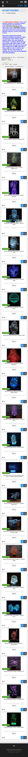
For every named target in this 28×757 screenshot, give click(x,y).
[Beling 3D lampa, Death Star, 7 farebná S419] (25, 317)
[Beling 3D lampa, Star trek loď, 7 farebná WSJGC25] (25, 513)
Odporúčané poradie (5, 58)
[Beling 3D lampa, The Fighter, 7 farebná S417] (25, 625)
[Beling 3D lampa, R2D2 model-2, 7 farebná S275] (25, 429)
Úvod (4, 13)
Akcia (6, 64)
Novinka (15, 64)
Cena (14, 57)
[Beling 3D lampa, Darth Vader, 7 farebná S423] (25, 261)
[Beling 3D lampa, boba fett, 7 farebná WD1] (25, 149)
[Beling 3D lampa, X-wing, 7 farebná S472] (25, 681)
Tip (3, 64)
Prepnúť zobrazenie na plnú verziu (14, 749)
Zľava (10, 64)
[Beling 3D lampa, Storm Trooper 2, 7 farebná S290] (25, 569)
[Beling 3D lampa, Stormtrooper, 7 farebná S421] (25, 597)
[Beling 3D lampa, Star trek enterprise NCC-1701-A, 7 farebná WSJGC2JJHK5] (25, 485)
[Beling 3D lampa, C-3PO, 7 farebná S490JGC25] (25, 177)
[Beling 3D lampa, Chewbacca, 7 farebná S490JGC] (25, 205)
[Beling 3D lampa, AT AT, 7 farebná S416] (25, 93)
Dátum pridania (20, 57)
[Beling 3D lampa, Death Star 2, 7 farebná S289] (25, 289)
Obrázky (3, 59)
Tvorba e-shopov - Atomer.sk (13, 752)
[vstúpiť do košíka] (3, 2)
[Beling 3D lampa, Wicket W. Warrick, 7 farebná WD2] (25, 653)
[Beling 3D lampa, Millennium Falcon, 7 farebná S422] (25, 401)
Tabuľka (9, 59)
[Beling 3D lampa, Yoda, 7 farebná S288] (25, 737)
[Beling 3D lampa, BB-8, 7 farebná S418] (25, 121)
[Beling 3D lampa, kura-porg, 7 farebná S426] (25, 345)
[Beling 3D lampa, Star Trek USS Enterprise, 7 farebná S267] (25, 541)
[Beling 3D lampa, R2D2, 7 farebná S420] (25, 457)
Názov (9, 57)
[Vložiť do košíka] (22, 93)
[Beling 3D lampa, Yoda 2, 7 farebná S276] (25, 709)
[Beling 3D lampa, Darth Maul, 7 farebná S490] (25, 233)
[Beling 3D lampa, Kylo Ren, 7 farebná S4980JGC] (25, 373)
